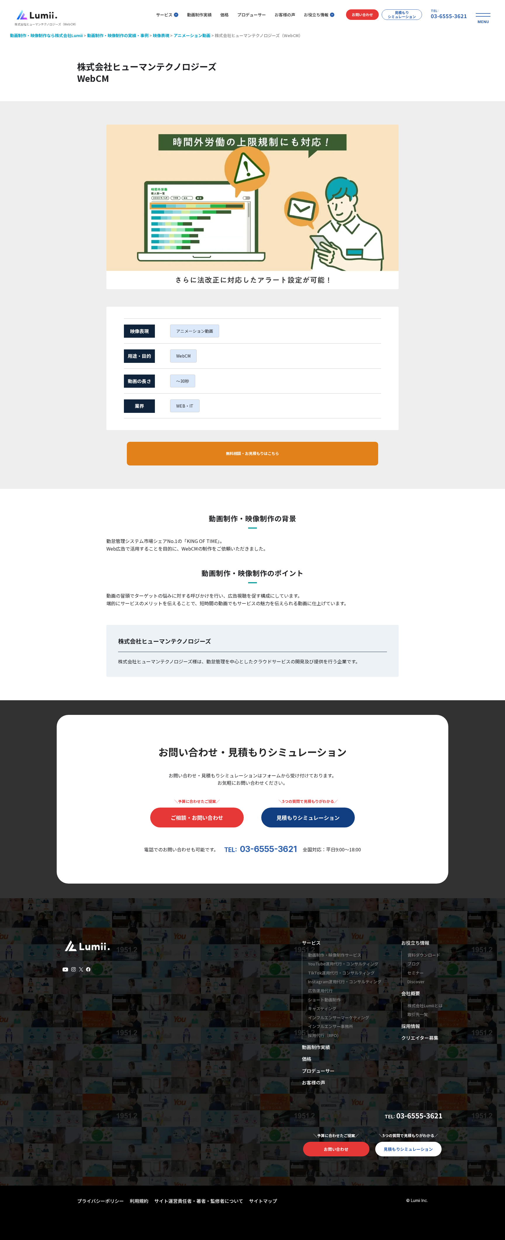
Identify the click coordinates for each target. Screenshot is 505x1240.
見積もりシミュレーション (402, 14)
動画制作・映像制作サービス (334, 955)
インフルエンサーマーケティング (338, 1017)
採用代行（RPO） (324, 1035)
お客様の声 (285, 15)
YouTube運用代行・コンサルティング (343, 964)
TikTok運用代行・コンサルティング (341, 973)
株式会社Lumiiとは (424, 1005)
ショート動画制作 (324, 1000)
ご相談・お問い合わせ (197, 817)
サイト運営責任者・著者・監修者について (198, 1200)
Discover (416, 981)
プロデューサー (251, 15)
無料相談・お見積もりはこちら (252, 453)
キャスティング (322, 1008)
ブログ (413, 964)
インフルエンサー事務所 (330, 1026)
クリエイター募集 (419, 1037)
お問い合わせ (362, 14)
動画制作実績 (199, 15)
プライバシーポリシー (100, 1200)
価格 (224, 15)
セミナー (415, 973)
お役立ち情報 (316, 15)
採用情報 (410, 1025)
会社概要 (410, 993)
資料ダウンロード (423, 955)
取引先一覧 (417, 1014)
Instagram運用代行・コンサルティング (344, 981)
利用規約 (139, 1200)
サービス (164, 15)
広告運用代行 (320, 991)
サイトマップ (263, 1200)
